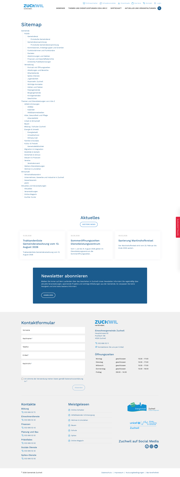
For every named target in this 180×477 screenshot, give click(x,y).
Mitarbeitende (33, 73)
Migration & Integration (33, 149)
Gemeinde (60, 8)
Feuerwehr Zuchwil (35, 81)
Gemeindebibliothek (36, 146)
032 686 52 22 (30, 420)
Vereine (27, 160)
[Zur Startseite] (34, 6)
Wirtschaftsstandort (32, 175)
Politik (26, 34)
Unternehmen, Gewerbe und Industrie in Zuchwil (44, 177)
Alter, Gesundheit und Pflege (36, 115)
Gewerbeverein (30, 180)
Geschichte (32, 98)
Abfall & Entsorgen (31, 104)
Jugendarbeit (33, 79)
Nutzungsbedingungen (135, 473)
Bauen (26, 124)
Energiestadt (33, 132)
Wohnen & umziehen (32, 169)
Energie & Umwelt (31, 129)
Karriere (137, 3)
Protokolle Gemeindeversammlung (45, 45)
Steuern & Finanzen (32, 158)
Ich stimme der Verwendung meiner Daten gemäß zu (53, 380)
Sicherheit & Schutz (32, 155)
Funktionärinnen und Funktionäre (41, 50)
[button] (156, 446)
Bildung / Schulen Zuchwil (35, 127)
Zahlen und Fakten (35, 87)
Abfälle (30, 107)
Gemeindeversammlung (37, 42)
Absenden (79, 388)
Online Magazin (30, 194)
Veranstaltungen (31, 191)
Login (159, 3)
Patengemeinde (34, 90)
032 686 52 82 (30, 459)
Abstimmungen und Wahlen (39, 56)
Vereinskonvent (34, 163)
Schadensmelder (109, 3)
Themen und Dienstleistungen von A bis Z (87, 8)
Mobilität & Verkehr (32, 152)
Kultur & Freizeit (31, 144)
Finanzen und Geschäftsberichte (41, 59)
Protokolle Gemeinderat (40, 39)
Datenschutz (106, 473)
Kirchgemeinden (34, 96)
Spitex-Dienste (33, 76)
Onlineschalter (92, 3)
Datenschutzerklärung (74, 379)
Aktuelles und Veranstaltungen (140, 8)
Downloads (125, 3)
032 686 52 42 (30, 428)
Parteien (31, 53)
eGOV (26, 183)
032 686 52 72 (29, 412)
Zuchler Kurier (30, 197)
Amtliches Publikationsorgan (39, 62)
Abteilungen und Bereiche (38, 70)
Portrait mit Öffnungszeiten (39, 67)
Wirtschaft (116, 8)
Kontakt (149, 3)
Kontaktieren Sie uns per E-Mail (111, 347)
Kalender (31, 110)
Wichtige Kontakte (35, 84)
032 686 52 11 (103, 343)
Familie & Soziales (31, 141)
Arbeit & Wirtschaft (32, 121)
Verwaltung (29, 65)
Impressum (118, 473)
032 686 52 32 (30, 451)
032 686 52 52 (30, 435)
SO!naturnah (33, 138)
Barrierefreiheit (152, 473)
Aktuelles (28, 189)
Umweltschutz (33, 135)
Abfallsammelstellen (36, 113)
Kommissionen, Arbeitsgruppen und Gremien (46, 48)
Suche (159, 8)
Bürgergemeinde (34, 93)
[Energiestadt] (143, 411)
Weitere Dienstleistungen (34, 166)
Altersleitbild (33, 118)
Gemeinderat (33, 36)
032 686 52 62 (30, 443)
